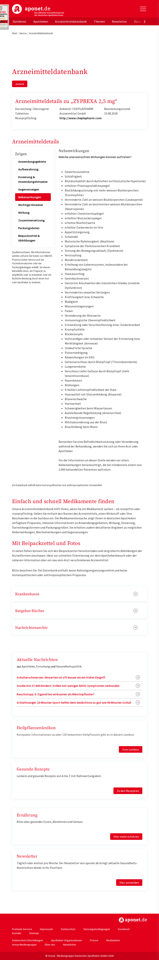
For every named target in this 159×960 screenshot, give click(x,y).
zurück (19, 84)
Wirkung (23, 212)
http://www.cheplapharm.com (81, 118)
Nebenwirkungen (29, 197)
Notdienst (19, 21)
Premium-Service (22, 929)
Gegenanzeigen (28, 189)
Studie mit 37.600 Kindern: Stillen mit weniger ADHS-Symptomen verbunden (68, 686)
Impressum (46, 929)
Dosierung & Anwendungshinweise (33, 179)
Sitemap (34, 933)
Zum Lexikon (130, 749)
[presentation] (144, 21)
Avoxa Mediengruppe (24, 944)
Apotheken (40, 21)
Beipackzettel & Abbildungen (29, 238)
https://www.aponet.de (133, 920)
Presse (94, 940)
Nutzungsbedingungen (97, 929)
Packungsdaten (28, 228)
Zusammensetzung (31, 220)
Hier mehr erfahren (126, 836)
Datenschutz (68, 929)
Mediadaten (113, 940)
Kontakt (16, 933)
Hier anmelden (129, 882)
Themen (99, 21)
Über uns (50, 944)
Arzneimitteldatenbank (71, 21)
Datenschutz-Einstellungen (27, 940)
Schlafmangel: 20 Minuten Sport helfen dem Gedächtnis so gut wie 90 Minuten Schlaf (74, 702)
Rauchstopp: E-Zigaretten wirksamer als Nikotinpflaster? (55, 694)
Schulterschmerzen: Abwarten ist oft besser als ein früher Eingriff (61, 677)
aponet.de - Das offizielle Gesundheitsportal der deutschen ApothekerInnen (38, 10)
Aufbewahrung (28, 169)
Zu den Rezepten (128, 791)
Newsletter (119, 21)
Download (124, 929)
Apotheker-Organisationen (66, 940)
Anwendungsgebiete (32, 161)
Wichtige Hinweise (30, 205)
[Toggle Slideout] (143, 9)
